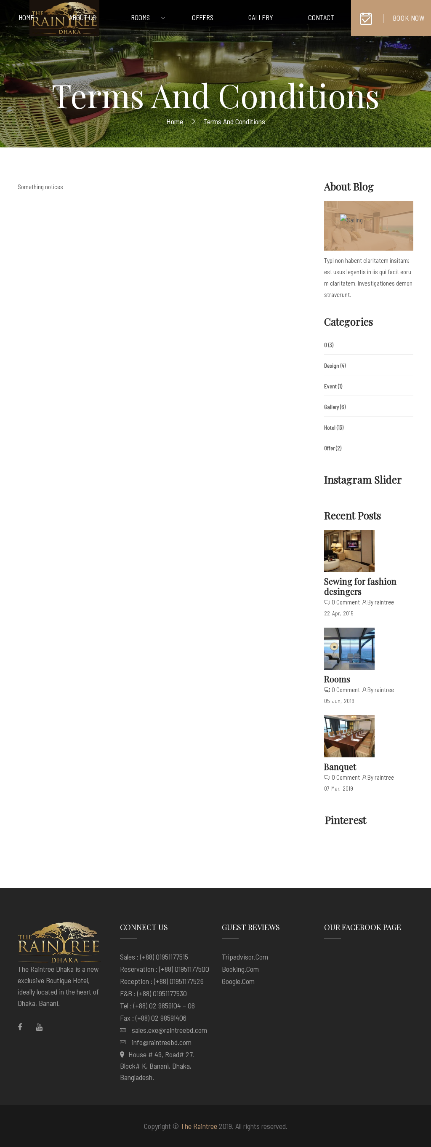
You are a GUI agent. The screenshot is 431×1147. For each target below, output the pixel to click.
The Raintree (199, 1126)
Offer (329, 448)
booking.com (240, 968)
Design (331, 365)
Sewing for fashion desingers (360, 586)
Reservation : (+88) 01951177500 (164, 968)
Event (330, 386)
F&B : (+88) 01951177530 (153, 993)
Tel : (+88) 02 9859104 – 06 (157, 1005)
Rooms (337, 678)
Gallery (331, 407)
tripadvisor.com (245, 956)
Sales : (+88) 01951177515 (154, 956)
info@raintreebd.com (162, 1042)
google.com (238, 981)
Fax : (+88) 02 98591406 (153, 1017)
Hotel (329, 427)
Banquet (340, 766)
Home (174, 121)
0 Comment (346, 602)
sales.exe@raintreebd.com (169, 1030)
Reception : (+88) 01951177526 (162, 981)
